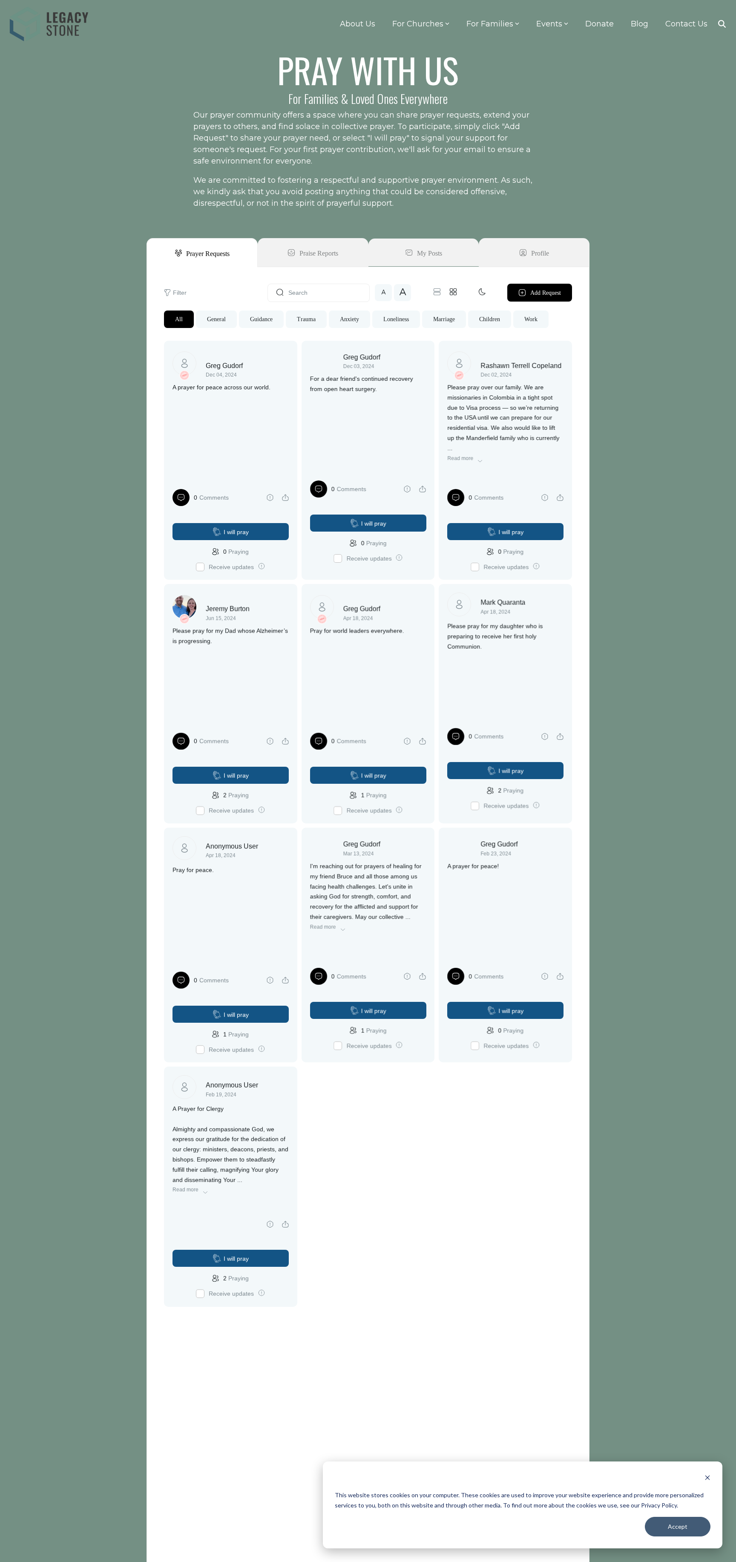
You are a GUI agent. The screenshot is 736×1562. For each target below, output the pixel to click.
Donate (599, 24)
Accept (677, 1526)
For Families (489, 24)
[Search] (721, 24)
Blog (639, 24)
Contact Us (686, 24)
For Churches (417, 24)
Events (549, 24)
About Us (357, 24)
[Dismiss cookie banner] (707, 1478)
